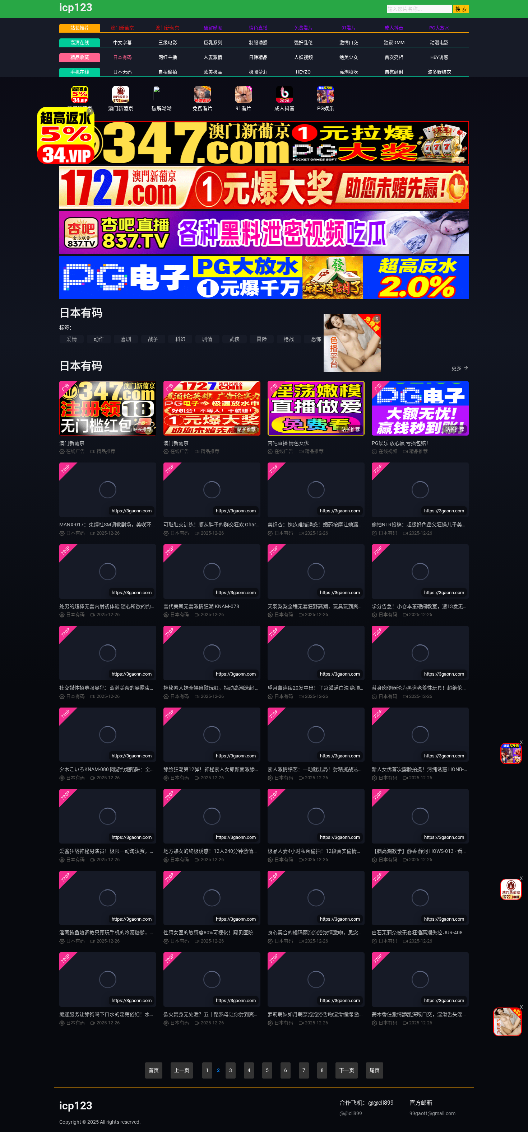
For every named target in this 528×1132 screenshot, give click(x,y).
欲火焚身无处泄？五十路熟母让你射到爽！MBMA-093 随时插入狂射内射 (244, 1014)
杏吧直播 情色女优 (288, 443)
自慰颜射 (394, 72)
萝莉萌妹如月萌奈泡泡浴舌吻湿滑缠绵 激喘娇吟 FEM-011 (331, 1014)
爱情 (71, 339)
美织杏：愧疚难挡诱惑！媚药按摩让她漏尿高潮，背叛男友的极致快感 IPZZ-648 (356, 524)
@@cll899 (350, 1113)
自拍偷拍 (167, 72)
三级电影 (167, 42)
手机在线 (79, 72)
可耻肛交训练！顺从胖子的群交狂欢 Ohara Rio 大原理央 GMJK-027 (238, 524)
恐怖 (316, 339)
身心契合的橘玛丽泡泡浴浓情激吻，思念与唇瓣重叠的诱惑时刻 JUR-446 (348, 932)
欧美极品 (213, 72)
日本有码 (122, 57)
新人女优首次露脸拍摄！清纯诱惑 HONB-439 (422, 769)
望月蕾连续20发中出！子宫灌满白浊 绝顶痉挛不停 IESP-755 (335, 688)
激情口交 (348, 42)
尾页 (375, 1070)
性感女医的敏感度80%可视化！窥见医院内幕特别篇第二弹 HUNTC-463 (242, 932)
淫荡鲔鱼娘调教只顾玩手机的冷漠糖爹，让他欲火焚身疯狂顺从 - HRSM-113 (143, 932)
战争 (153, 339)
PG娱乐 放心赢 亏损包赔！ (401, 443)
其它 (370, 339)
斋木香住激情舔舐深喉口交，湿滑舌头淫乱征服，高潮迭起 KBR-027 (447, 1014)
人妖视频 (303, 57)
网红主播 (167, 57)
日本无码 (122, 72)
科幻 (180, 339)
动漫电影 (439, 42)
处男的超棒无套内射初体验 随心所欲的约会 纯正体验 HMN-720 (129, 606)
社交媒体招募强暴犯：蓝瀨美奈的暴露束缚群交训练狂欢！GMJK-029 (136, 688)
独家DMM (394, 42)
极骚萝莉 (258, 72)
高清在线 (79, 42)
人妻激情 (213, 57)
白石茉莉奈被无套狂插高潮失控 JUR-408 (417, 932)
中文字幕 (122, 42)
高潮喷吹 (348, 72)
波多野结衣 (439, 72)
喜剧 (126, 339)
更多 (456, 368)
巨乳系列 (213, 42)
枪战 (289, 339)
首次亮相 (394, 57)
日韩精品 (258, 57)
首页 (154, 1070)
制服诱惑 (258, 42)
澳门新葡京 (71, 443)
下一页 (346, 1070)
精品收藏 (79, 57)
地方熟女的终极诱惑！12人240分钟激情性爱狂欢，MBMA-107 (233, 851)
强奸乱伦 (303, 42)
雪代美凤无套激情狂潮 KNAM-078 (201, 606)
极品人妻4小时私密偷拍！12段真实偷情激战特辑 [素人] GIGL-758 (340, 851)
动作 (99, 339)
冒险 (261, 339)
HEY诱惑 (439, 57)
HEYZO (303, 72)
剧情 (207, 339)
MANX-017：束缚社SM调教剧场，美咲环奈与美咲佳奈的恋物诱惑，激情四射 (145, 524)
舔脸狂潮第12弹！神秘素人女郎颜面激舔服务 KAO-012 (224, 769)
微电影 (343, 339)
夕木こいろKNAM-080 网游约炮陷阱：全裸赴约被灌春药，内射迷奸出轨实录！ (147, 769)
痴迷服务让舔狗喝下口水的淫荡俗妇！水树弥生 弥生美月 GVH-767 (133, 1014)
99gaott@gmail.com (432, 1113)
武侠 (235, 339)
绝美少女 (348, 57)
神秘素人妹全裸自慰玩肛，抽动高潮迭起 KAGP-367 (220, 688)
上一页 (181, 1070)
